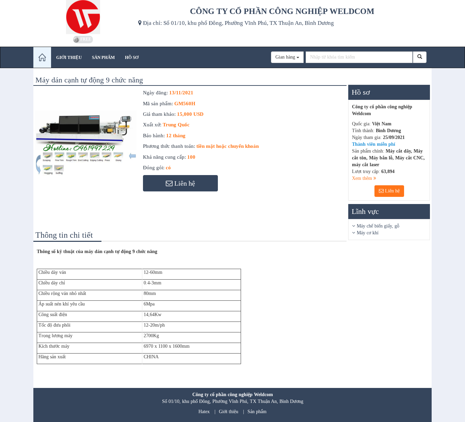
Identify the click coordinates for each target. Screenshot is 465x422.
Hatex (204, 411)
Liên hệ (392, 190)
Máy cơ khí (368, 232)
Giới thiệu (228, 411)
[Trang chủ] (42, 57)
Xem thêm (362, 178)
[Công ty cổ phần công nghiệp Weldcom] (83, 17)
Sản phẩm (257, 411)
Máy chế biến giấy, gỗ (378, 226)
